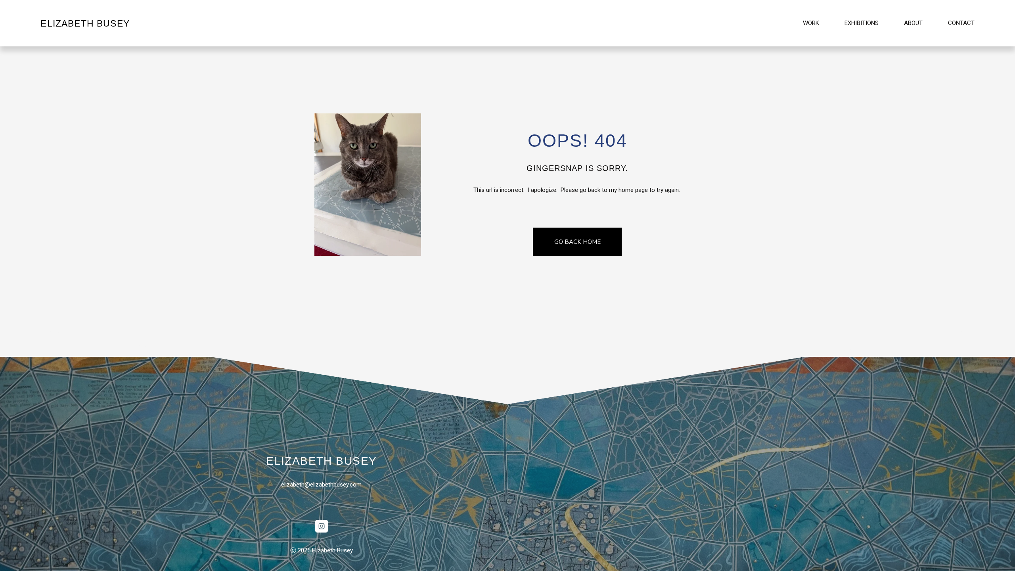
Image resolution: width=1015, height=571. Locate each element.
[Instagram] (321, 526)
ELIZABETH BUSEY (85, 23)
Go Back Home (577, 242)
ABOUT (913, 23)
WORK (811, 23)
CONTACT (961, 23)
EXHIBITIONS (862, 23)
